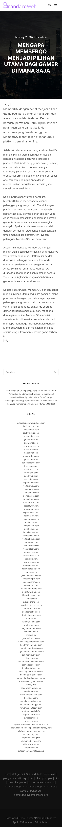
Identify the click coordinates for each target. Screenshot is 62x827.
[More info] (50, 5)
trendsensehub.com (31, 612)
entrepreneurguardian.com (31, 681)
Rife (8, 818)
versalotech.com (31, 549)
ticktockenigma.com (31, 615)
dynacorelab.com (31, 459)
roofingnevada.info (31, 711)
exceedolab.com (31, 555)
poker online (35, 782)
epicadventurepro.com (31, 588)
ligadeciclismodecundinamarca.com (31, 724)
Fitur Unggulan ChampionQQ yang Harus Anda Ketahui (31, 390)
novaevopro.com (31, 496)
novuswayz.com (31, 519)
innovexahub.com (31, 456)
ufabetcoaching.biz (31, 737)
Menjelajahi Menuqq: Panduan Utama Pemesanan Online (31, 400)
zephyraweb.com (31, 482)
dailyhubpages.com (31, 665)
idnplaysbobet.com (31, 668)
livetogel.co (31, 635)
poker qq (35, 790)
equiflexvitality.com (31, 655)
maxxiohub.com (31, 479)
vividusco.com (31, 469)
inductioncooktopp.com (31, 704)
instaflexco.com (31, 529)
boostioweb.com (31, 429)
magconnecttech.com (31, 628)
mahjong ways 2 (14, 786)
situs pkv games (16, 782)
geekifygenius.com (31, 621)
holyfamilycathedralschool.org (31, 731)
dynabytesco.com (31, 562)
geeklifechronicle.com (31, 575)
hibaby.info (31, 684)
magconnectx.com (31, 714)
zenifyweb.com (31, 631)
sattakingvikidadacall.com (31, 671)
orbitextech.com (31, 625)
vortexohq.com (31, 585)
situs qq (22, 778)
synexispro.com (31, 718)
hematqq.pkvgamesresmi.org (31, 794)
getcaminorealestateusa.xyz (31, 751)
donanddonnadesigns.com (31, 648)
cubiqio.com (31, 572)
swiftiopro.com (31, 542)
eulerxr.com (31, 618)
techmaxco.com (31, 552)
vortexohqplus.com (31, 539)
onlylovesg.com (31, 658)
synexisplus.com (31, 446)
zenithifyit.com (31, 476)
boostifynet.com (31, 506)
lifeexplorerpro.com (31, 595)
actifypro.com (31, 522)
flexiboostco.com (31, 426)
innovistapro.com (31, 532)
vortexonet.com (31, 449)
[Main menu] (56, 5)
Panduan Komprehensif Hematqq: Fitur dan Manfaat (31, 404)
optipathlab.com (31, 436)
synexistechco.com (31, 462)
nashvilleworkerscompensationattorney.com (31, 727)
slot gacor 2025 (21, 774)
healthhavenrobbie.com (31, 645)
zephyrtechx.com (31, 512)
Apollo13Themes (22, 822)
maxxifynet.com (31, 453)
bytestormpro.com (31, 602)
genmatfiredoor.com (31, 638)
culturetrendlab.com (31, 608)
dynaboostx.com (31, 525)
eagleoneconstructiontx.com (31, 651)
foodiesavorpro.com (31, 582)
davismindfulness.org (31, 741)
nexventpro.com (31, 509)
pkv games (9, 778)
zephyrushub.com (31, 433)
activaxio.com (31, 559)
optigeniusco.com (31, 489)
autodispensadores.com (31, 701)
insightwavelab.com (31, 592)
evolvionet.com (31, 443)
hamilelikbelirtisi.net (31, 545)
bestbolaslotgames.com (31, 674)
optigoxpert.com (31, 515)
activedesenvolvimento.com (31, 661)
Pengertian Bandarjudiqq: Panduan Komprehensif (31, 394)
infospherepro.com (31, 578)
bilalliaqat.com (31, 698)
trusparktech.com (31, 499)
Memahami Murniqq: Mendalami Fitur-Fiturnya (31, 397)
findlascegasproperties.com (31, 641)
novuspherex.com (31, 492)
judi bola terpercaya (43, 774)
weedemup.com (31, 691)
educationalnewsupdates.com (31, 423)
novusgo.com (31, 598)
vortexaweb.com (31, 486)
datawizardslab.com (31, 568)
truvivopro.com (31, 466)
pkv (7, 774)
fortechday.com (31, 747)
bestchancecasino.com (31, 694)
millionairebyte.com (31, 744)
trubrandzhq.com (31, 502)
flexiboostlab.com (31, 535)
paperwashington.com (31, 688)
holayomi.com (31, 721)
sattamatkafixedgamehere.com (31, 678)
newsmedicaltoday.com (31, 708)
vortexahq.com (31, 472)
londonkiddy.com (31, 734)
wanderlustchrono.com (31, 605)
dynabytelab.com (31, 439)
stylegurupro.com (31, 565)
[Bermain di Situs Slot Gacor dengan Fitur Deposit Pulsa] (19, 5)
